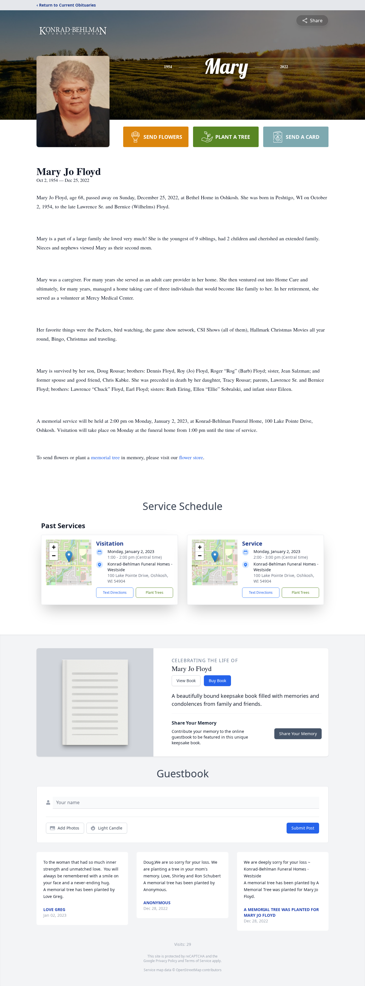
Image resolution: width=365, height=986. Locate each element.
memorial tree (105, 457)
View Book (186, 680)
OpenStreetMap (188, 969)
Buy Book (217, 680)
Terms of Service (198, 960)
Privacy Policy (166, 960)
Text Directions (115, 592)
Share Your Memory (298, 733)
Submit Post (302, 828)
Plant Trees (154, 592)
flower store (191, 457)
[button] (68, 556)
